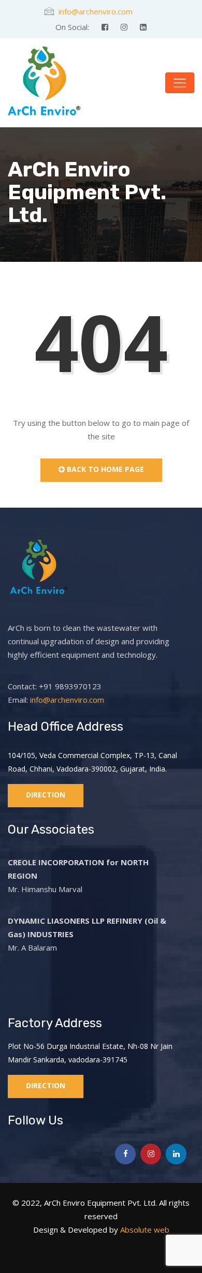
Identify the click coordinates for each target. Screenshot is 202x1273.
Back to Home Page (104, 469)
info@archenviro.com (96, 11)
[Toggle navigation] (179, 82)
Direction (45, 795)
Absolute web (143, 1229)
